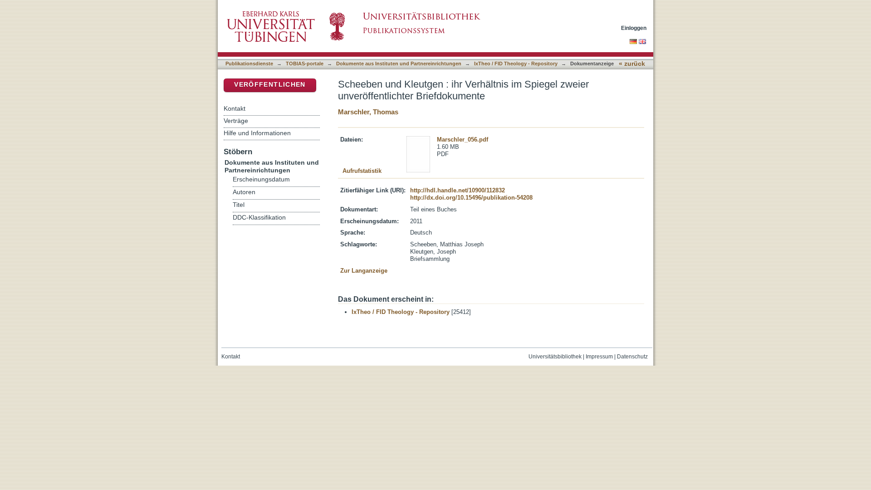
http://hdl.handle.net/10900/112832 (457, 190)
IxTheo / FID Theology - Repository (516, 63)
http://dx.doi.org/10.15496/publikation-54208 (471, 197)
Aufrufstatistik (362, 170)
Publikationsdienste (249, 63)
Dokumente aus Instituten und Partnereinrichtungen (398, 63)
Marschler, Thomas (368, 112)
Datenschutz (632, 356)
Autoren (244, 192)
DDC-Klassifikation (259, 217)
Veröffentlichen (269, 84)
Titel (239, 204)
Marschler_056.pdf (462, 139)
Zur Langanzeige (363, 270)
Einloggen (633, 28)
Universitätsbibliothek (555, 356)
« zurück (632, 63)
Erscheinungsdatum (261, 179)
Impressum (599, 356)
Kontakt (234, 108)
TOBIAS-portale (304, 63)
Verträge (236, 120)
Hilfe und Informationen (257, 133)
